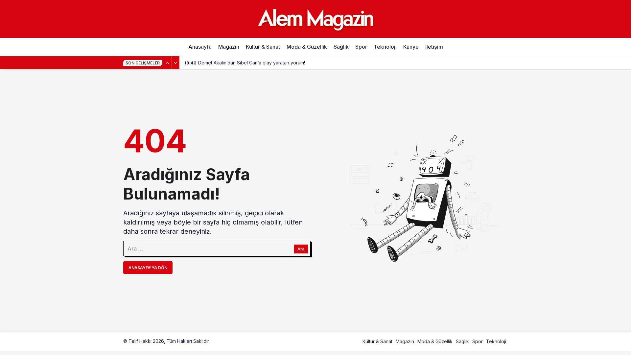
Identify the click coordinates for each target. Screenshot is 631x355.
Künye (411, 46)
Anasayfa (200, 46)
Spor (361, 46)
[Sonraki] (175, 62)
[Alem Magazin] (315, 18)
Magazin (228, 46)
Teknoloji (385, 46)
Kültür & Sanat (263, 46)
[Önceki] (168, 62)
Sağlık (341, 46)
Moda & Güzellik (307, 46)
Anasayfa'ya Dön (148, 267)
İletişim (434, 46)
